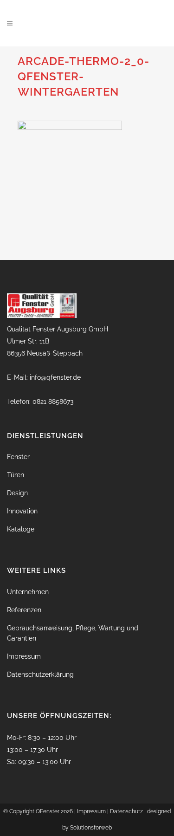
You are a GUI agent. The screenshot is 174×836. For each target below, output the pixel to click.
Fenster (18, 456)
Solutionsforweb (91, 827)
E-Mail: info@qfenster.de (44, 377)
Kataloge (20, 529)
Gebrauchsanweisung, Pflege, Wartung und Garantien (72, 633)
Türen (15, 475)
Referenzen (24, 610)
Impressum (24, 656)
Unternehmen (28, 592)
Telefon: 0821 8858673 (40, 401)
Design (17, 493)
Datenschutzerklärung (40, 674)
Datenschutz (126, 811)
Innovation (22, 511)
